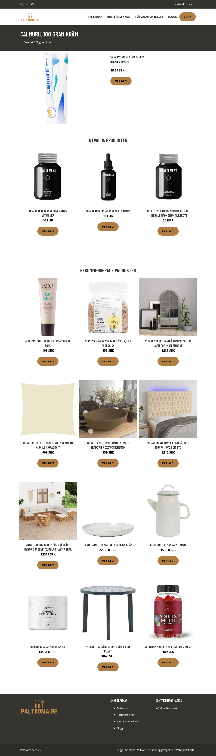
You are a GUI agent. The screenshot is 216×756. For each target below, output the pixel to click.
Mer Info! (121, 81)
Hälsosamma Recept (149, 17)
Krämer (140, 56)
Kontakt (130, 750)
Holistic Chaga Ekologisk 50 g (48, 647)
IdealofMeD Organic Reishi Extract (108, 211)
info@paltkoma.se (184, 4)
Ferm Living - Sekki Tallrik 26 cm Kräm (108, 545)
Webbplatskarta (184, 750)
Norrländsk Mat (119, 17)
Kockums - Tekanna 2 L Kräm (168, 545)
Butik (187, 16)
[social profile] (32, 4)
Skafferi (130, 56)
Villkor (141, 750)
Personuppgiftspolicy (160, 750)
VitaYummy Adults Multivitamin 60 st (168, 647)
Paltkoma (95, 17)
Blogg (172, 17)
